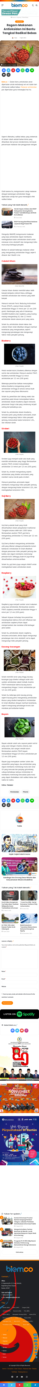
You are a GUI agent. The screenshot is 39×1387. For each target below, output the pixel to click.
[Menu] (3, 6)
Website (4, 986)
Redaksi (34, 1369)
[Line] (32, 70)
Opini (17, 1321)
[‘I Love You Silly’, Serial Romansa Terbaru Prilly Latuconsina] (28, 895)
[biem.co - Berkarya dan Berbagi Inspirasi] (20, 5)
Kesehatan (25, 17)
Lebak (18, 1318)
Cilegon (25, 1307)
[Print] (8, 75)
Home (14, 17)
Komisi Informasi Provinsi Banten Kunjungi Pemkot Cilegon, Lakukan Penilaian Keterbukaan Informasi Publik (25, 1221)
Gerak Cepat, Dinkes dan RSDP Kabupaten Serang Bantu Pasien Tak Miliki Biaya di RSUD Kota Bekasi (25, 212)
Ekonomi (17, 1311)
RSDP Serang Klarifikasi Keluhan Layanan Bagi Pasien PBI (25, 223)
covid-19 (6, 1311)
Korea (32, 1314)
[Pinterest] (13, 70)
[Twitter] (8, 70)
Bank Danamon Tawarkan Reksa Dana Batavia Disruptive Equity (28, 928)
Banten (6, 1307)
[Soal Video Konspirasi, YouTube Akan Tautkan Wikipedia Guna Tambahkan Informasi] (10, 895)
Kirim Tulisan (18, 1369)
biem (15, 1307)
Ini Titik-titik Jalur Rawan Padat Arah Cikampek (8, 927)
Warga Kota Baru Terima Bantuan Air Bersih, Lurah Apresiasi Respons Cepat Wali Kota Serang (25, 1232)
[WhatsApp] (23, 70)
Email (4, 979)
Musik (27, 1318)
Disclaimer (11, 1369)
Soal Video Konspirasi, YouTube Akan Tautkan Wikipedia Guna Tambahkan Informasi (10, 905)
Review (5, 1347)
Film (27, 1311)
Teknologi (6, 1344)
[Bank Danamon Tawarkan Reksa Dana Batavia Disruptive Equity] (28, 918)
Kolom (4, 1351)
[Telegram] (27, 70)
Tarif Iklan (14, 1372)
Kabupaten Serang (19, 1314)
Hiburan (5, 1338)
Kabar (6, 1314)
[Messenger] (18, 70)
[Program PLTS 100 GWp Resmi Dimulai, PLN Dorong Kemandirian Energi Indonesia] (7, 1244)
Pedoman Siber (27, 1369)
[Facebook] (4, 70)
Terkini (26, 1324)
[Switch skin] (33, 6)
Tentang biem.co (23, 1372)
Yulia (15, 38)
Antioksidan (15, 792)
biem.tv (4, 1369)
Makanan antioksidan (29, 87)
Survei (4, 1357)
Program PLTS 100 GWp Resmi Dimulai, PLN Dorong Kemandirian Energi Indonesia (25, 1243)
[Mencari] (37, 6)
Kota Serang (7, 1318)
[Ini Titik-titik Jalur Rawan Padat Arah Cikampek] (10, 918)
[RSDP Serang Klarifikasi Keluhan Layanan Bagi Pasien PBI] (7, 224)
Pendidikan (7, 1324)
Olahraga (7, 1321)
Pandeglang (28, 1321)
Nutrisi (26, 792)
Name (4, 971)
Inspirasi (19, 17)
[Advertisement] (19, 113)
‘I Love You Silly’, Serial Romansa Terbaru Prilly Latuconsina (28, 904)
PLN (17, 1324)
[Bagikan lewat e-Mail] (4, 75)
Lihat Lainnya (19, 1252)
